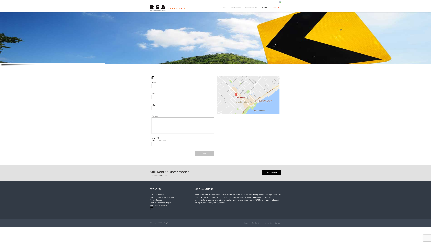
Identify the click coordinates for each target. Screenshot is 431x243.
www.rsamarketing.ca (161, 205)
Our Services (236, 8)
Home (224, 8)
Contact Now (271, 172)
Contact (276, 8)
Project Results (251, 8)
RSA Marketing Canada (164, 223)
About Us (264, 8)
